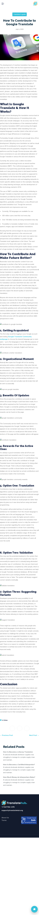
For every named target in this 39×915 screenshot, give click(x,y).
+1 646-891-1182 (8, 807)
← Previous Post (6, 735)
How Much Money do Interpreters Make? (19, 777)
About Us (5, 818)
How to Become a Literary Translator (18, 752)
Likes (5, 720)
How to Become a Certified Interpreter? (19, 765)
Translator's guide (19, 14)
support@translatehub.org (12, 810)
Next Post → (34, 735)
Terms (4, 820)
